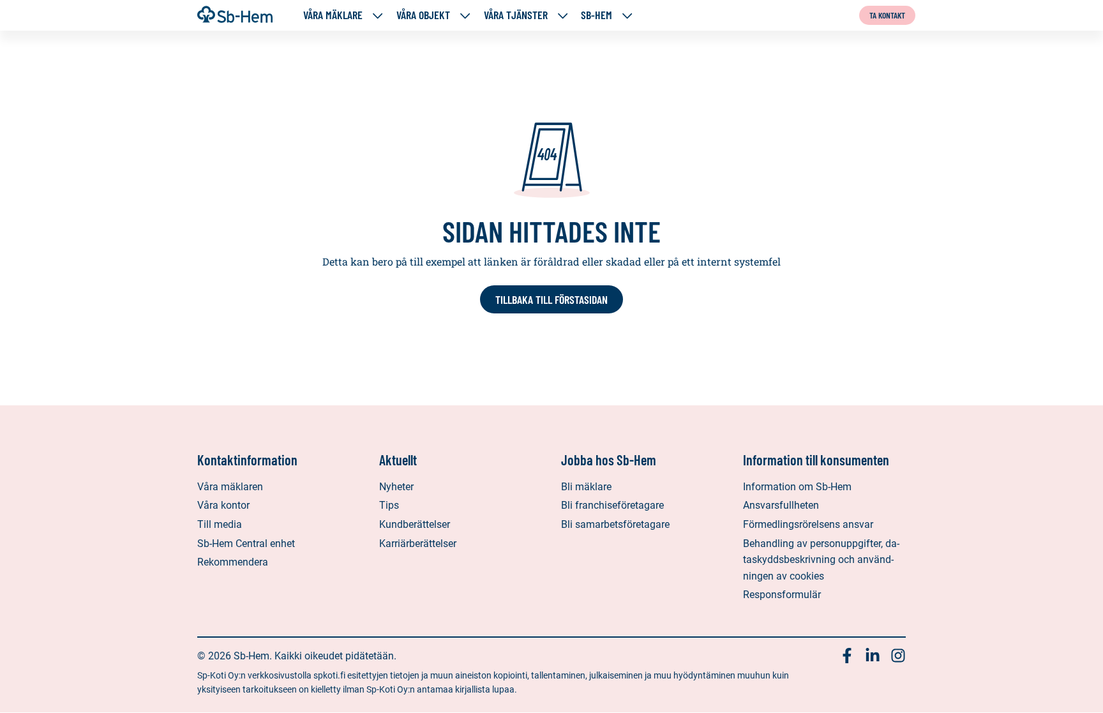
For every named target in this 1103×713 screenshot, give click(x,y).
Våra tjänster (516, 15)
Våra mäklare (333, 15)
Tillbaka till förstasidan (551, 299)
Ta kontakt (887, 15)
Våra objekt (423, 15)
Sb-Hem (596, 15)
